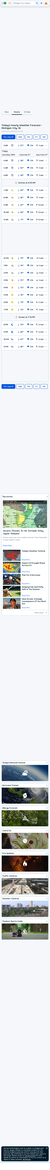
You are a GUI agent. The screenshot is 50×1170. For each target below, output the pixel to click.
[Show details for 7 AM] (46, 190)
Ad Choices (27, 1159)
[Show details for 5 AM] (46, 168)
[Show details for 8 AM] (46, 197)
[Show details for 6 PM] (46, 302)
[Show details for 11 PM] (46, 346)
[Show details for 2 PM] (46, 273)
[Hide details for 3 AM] (46, 145)
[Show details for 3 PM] (46, 280)
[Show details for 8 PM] (46, 324)
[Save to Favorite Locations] (9, 3)
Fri (36, 137)
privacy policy (30, 1156)
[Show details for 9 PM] (46, 332)
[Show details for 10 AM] (46, 212)
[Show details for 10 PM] (46, 339)
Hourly (17, 112)
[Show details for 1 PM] (46, 265)
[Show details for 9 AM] (46, 205)
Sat (44, 137)
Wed (20, 137)
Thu (28, 137)
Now (7, 112)
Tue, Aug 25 (8, 137)
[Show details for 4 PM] (46, 287)
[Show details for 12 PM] (46, 258)
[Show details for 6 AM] (46, 175)
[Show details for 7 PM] (46, 309)
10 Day (27, 112)
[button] (47, 1148)
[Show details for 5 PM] (46, 295)
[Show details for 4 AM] (46, 160)
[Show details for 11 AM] (46, 219)
